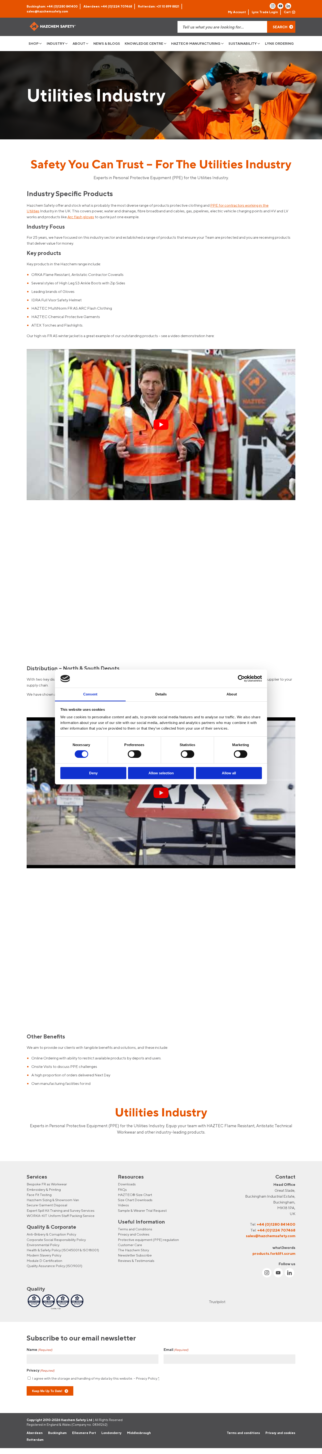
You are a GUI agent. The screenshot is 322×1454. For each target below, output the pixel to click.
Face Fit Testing (39, 1195)
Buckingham (57, 1432)
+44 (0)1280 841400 (276, 1224)
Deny (93, 773)
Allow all (229, 773)
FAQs (122, 1189)
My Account (237, 12)
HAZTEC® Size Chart (135, 1195)
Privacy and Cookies (133, 1234)
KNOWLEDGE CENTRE (144, 43)
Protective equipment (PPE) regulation (148, 1239)
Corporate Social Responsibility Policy (56, 1239)
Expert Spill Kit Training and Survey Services (61, 1210)
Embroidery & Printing (44, 1189)
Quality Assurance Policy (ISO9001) (54, 1266)
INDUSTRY (56, 43)
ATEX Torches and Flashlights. (57, 325)
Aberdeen (35, 1432)
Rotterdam (35, 1440)
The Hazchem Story (133, 1250)
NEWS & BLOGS (106, 43)
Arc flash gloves (80, 216)
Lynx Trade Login (265, 12)
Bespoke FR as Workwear (47, 1184)
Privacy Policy (146, 1378)
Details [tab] (161, 694)
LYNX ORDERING (279, 43)
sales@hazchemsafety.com (47, 11)
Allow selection (161, 773)
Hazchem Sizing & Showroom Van (53, 1200)
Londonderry (111, 1432)
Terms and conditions (243, 1432)
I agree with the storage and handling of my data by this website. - (95, 1378)
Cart (287, 12)
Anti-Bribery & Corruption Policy (51, 1234)
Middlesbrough (139, 1432)
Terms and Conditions (135, 1229)
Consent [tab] (90, 694)
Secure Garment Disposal (47, 1205)
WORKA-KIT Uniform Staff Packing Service (61, 1216)
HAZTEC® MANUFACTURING (195, 43)
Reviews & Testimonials (136, 1260)
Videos (123, 1205)
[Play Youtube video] (161, 424)
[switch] (134, 754)
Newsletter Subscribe (135, 1255)
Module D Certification (44, 1260)
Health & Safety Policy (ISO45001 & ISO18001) (63, 1250)
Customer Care (130, 1245)
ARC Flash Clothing (95, 308)
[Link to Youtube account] (280, 6)
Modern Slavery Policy (44, 1255)
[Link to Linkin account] (288, 6)
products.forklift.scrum (273, 1253)
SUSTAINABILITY (242, 43)
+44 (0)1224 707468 (276, 1230)
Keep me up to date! (47, 1391)
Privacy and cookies (280, 1432)
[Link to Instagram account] (273, 6)
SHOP (34, 43)
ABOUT (79, 43)
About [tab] (232, 694)
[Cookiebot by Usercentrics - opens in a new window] (241, 678)
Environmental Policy (43, 1245)
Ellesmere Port (84, 1432)
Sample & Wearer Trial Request (142, 1210)
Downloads (127, 1184)
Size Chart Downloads (135, 1200)
